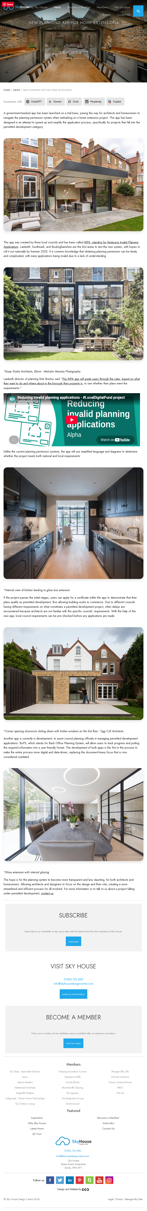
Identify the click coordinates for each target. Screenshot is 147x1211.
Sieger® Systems (25, 1093)
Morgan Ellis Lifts (120, 1071)
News (57, 7)
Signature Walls (73, 1077)
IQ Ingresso (73, 1093)
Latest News (37, 1128)
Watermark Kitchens (25, 1087)
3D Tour (37, 1134)
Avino (25, 1077)
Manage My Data (134, 1199)
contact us (47, 893)
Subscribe (108, 1123)
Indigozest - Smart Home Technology (25, 1098)
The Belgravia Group (72, 1098)
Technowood (72, 1104)
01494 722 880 (73, 979)
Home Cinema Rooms (120, 1082)
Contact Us (123, 15)
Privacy (119, 1199)
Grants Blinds (72, 1082)
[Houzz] (90, 1180)
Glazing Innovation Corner (73, 1071)
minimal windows (120, 1077)
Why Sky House (38, 7)
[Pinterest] (80, 1180)
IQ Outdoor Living (25, 1104)
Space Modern (25, 1082)
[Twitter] (60, 1180)
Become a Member (79, 7)
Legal (111, 1199)
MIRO (120, 1087)
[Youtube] (99, 1180)
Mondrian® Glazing (72, 1087)
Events (107, 15)
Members (102, 7)
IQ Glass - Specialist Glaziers (25, 1071)
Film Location (122, 7)
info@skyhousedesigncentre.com (73, 984)
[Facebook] (50, 1180)
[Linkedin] (70, 1180)
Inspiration (37, 1118)
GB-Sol (120, 1093)
